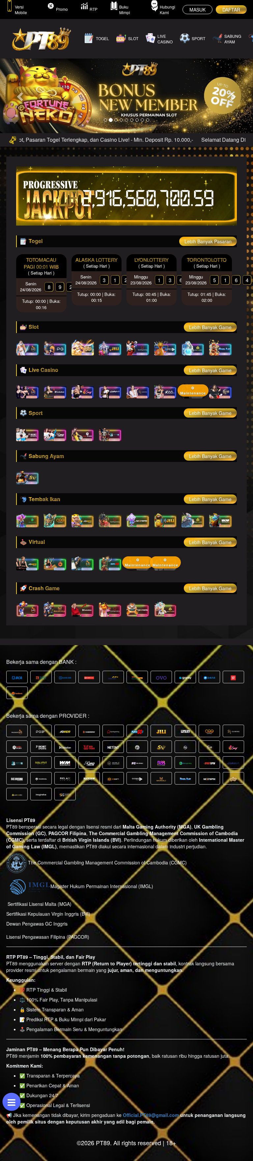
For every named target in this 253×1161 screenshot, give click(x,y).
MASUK (197, 9)
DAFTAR (231, 9)
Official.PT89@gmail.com (151, 1115)
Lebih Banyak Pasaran (208, 241)
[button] (19, 94)
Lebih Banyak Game (210, 327)
